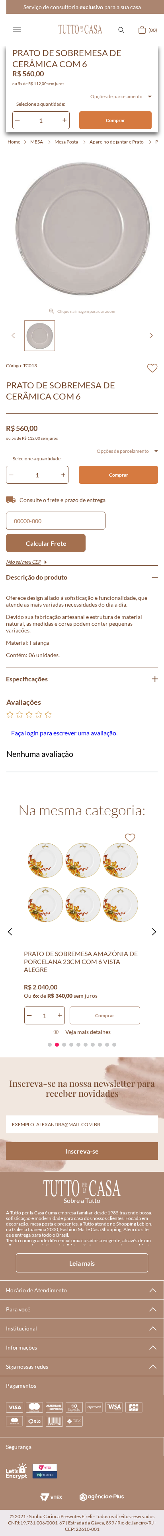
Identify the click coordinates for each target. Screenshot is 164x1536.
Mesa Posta (66, 142)
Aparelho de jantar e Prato (117, 142)
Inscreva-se (82, 1151)
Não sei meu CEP (23, 562)
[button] (121, 30)
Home (14, 142)
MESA (36, 142)
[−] (17, 120)
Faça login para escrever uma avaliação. (64, 733)
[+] (64, 120)
